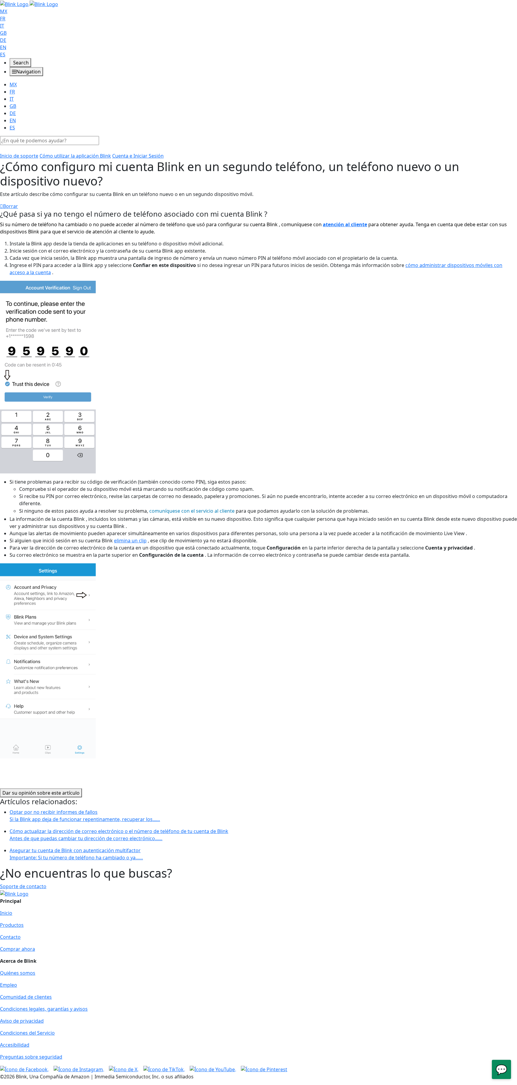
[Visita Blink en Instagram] (79, 1069)
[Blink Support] (29, 3)
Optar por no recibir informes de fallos (85, 816)
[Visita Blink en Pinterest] (264, 1069)
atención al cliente (345, 224)
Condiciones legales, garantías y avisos (44, 1009)
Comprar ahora (17, 949)
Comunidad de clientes (26, 997)
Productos (12, 925)
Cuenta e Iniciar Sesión (138, 156)
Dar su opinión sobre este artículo (41, 793)
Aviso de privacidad (22, 1021)
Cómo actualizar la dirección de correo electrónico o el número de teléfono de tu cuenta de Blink (119, 835)
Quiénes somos (17, 973)
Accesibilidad (14, 1045)
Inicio (6, 913)
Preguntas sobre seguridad (31, 1057)
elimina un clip (130, 540)
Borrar (10, 206)
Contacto (10, 937)
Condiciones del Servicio (27, 1033)
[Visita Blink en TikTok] (164, 1069)
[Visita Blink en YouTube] (213, 1069)
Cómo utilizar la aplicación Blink (75, 156)
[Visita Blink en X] (124, 1069)
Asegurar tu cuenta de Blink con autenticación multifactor (76, 854)
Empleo (8, 985)
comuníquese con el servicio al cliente (192, 511)
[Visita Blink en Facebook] (24, 1069)
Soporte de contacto (23, 886)
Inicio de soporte (19, 156)
